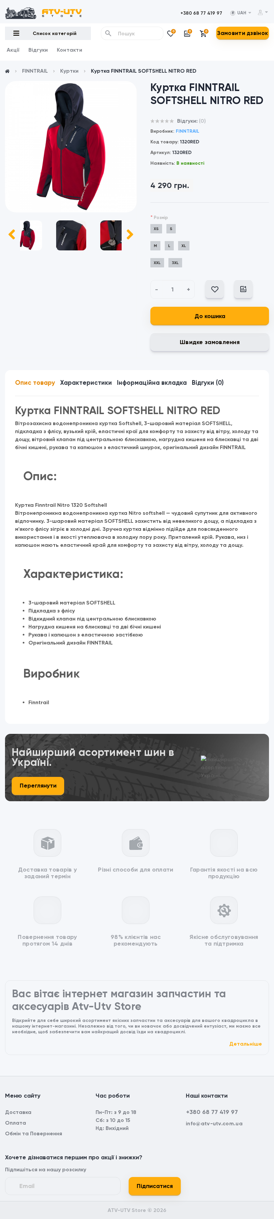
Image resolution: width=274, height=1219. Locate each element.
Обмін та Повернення (33, 1133)
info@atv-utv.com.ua (214, 1123)
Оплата (15, 1123)
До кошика (209, 316)
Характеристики (86, 382)
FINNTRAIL (35, 71)
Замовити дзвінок (242, 33)
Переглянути (38, 785)
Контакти (69, 50)
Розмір (159, 217)
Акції (13, 50)
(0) (202, 121)
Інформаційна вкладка (152, 382)
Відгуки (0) (208, 382)
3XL (175, 262)
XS (156, 228)
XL (183, 245)
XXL (157, 262)
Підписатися (155, 1186)
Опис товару (35, 382)
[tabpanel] (71, 146)
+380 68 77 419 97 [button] (212, 1112)
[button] (201, 13)
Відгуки (38, 50)
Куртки (69, 71)
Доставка (18, 1112)
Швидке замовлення (210, 342)
